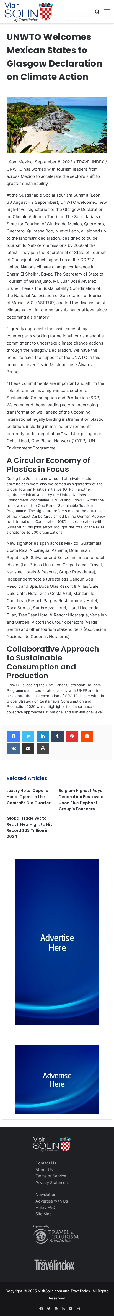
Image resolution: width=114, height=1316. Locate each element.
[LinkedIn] (43, 736)
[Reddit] (87, 736)
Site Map (43, 1213)
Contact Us (45, 1163)
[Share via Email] (28, 748)
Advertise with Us (51, 1201)
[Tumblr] (57, 736)
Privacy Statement (52, 1182)
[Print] (43, 748)
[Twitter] (28, 736)
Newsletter (45, 1194)
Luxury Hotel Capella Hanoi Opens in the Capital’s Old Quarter (29, 797)
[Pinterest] (72, 736)
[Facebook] (13, 736)
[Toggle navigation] (105, 12)
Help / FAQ (45, 1207)
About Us (44, 1169)
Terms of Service (50, 1176)
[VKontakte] (13, 748)
